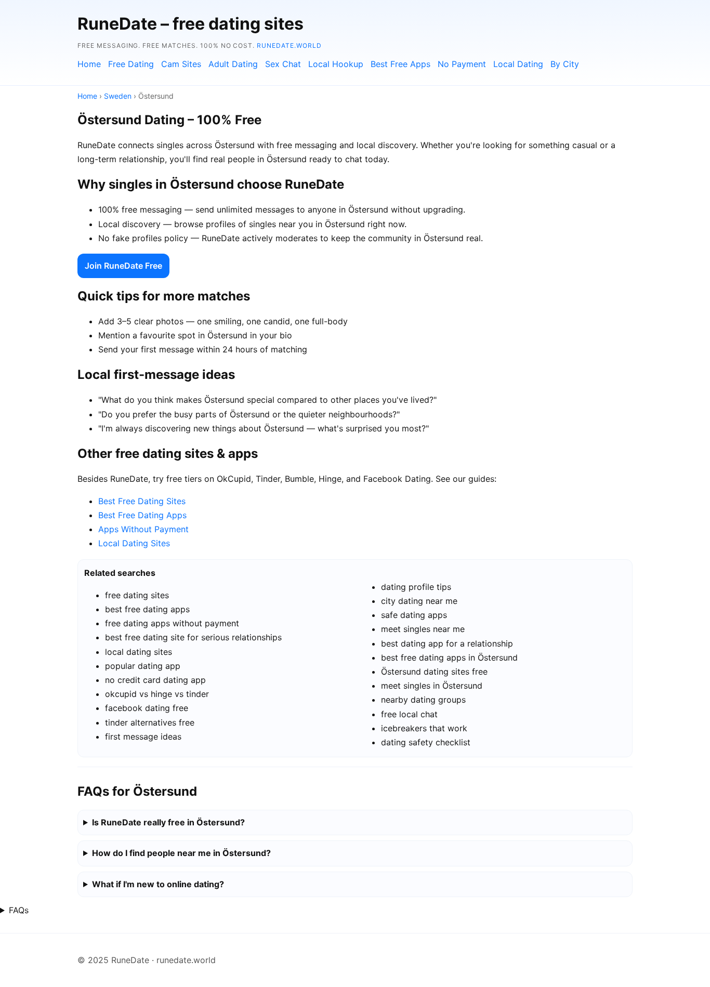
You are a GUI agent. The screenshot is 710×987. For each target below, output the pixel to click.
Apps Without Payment (143, 529)
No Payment (462, 64)
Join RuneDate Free (123, 265)
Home (89, 64)
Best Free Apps (400, 64)
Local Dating (518, 64)
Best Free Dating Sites (142, 501)
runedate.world (289, 45)
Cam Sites (181, 64)
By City (564, 64)
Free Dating (131, 64)
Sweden (118, 95)
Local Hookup (335, 64)
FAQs (19, 910)
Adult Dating (233, 64)
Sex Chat (283, 64)
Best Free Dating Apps (142, 515)
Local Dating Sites (134, 543)
